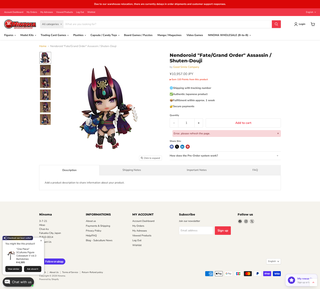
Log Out (80, 12)
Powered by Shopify (49, 279)
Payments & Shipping (98, 226)
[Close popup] (41, 240)
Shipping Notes (131, 170)
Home (42, 46)
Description (69, 170)
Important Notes (197, 170)
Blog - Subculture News (99, 240)
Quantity (174, 115)
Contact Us (45, 242)
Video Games (194, 35)
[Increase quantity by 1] (198, 123)
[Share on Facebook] (172, 147)
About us (91, 221)
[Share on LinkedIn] (182, 147)
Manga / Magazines (170, 35)
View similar (13, 269)
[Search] (276, 24)
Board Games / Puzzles (138, 35)
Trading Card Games (54, 35)
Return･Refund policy (92, 272)
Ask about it (32, 269)
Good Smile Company (186, 67)
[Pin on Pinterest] (188, 147)
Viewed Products (64, 12)
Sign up (223, 230)
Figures (9, 35)
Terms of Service (70, 272)
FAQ (255, 170)
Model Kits (27, 35)
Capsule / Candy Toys (104, 35)
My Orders (32, 12)
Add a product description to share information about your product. (84, 182)
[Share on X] (177, 147)
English (309, 12)
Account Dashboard (13, 12)
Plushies (78, 35)
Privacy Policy (93, 230)
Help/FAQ (91, 235)
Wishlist (91, 12)
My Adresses (46, 12)
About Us (54, 272)
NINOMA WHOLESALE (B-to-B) (228, 35)
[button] (45, 58)
